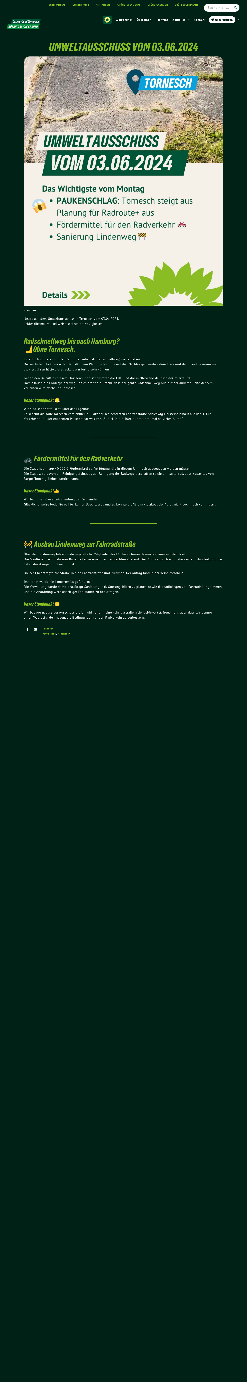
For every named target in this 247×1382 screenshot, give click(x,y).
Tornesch (48, 628)
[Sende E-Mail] (35, 629)
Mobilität (50, 633)
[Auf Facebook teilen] (27, 629)
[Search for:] (222, 8)
